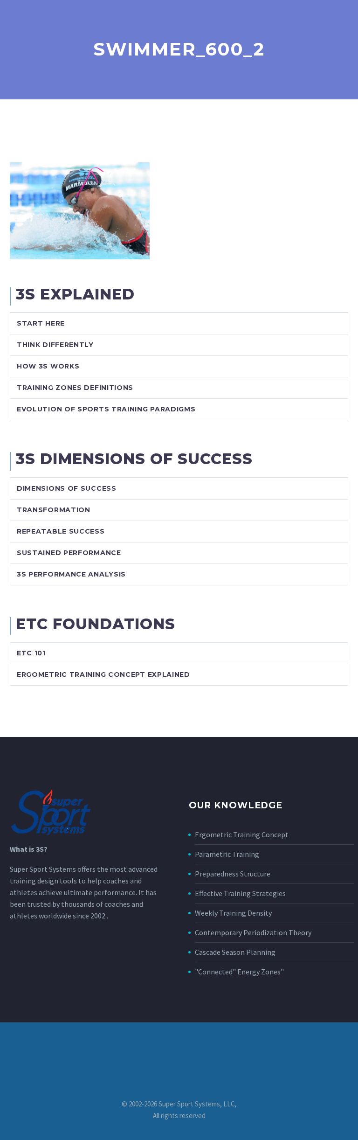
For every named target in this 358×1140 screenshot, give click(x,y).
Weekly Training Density (233, 913)
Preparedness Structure (232, 873)
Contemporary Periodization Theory (253, 932)
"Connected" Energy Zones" (239, 971)
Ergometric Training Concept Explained (103, 674)
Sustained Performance (69, 553)
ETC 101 (31, 653)
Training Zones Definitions (75, 387)
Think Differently (55, 345)
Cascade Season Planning (235, 952)
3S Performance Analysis (71, 574)
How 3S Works (48, 366)
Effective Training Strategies (240, 893)
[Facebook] (179, 1047)
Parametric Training (227, 854)
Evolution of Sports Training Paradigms (106, 409)
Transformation (53, 510)
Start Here (41, 323)
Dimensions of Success (67, 488)
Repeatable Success (61, 531)
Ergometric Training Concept (242, 834)
